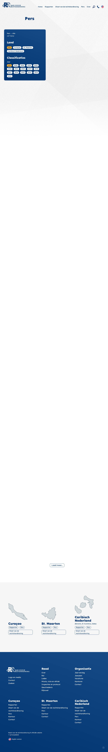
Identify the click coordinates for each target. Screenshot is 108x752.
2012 (9, 76)
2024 (29, 65)
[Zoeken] (94, 7)
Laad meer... (57, 565)
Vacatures (79, 678)
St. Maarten (28, 47)
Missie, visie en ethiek (51, 681)
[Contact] (98, 7)
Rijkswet (45, 690)
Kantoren (78, 681)
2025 (22, 65)
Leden (44, 678)
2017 (9, 72)
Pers (82, 7)
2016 (16, 72)
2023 (36, 65)
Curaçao (17, 47)
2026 (16, 65)
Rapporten (49, 7)
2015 (23, 72)
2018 (36, 69)
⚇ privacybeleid (13, 735)
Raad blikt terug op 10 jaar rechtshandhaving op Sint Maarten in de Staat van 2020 (70, 131)
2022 (9, 69)
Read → (55, 87)
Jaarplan (78, 676)
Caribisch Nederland (15, 51)
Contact (11, 680)
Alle (9, 47)
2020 (23, 69)
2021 (16, 69)
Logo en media (14, 677)
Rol (43, 676)
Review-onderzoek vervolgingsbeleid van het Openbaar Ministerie (71, 503)
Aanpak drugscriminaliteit (65, 555)
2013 (36, 72)
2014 (29, 72)
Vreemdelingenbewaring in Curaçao (71, 450)
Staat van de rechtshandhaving (67, 7)
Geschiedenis (47, 687)
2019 (30, 69)
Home (40, 7)
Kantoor (11, 716)
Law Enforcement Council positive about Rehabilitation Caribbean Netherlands (70, 76)
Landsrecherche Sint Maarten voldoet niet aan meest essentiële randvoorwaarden (69, 240)
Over (88, 7)
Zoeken (11, 683)
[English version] (102, 6)
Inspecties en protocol (51, 684)
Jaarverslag (80, 673)
